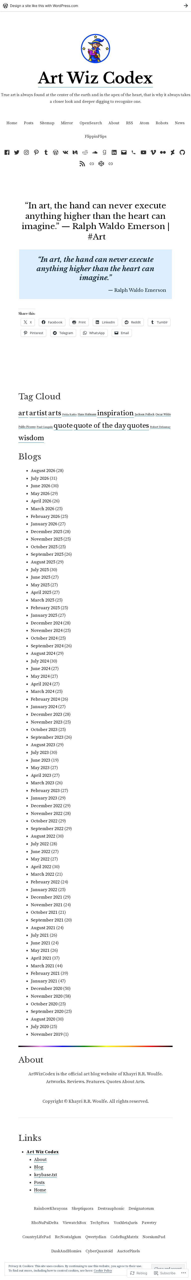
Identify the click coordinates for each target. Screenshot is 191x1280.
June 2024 (40, 668)
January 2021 (44, 981)
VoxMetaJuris (126, 1222)
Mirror (67, 123)
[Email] (124, 153)
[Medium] (75, 153)
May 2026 (40, 493)
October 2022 (44, 821)
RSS (129, 123)
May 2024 (40, 676)
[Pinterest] (36, 153)
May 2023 (40, 768)
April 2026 (41, 501)
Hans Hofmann (87, 414)
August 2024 (43, 653)
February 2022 (45, 882)
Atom (144, 123)
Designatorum (141, 1208)
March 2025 (42, 600)
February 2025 (45, 608)
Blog (38, 1167)
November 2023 (46, 722)
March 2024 (42, 691)
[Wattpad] (94, 153)
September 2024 (47, 646)
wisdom (31, 438)
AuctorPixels (128, 1251)
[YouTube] (143, 153)
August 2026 (43, 471)
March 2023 (42, 783)
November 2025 (46, 539)
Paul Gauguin (45, 427)
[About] (110, 164)
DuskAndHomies (66, 1251)
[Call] (134, 153)
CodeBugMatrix (124, 1236)
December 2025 (46, 532)
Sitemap (47, 123)
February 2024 (45, 699)
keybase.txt (45, 1175)
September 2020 (47, 1011)
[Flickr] (163, 153)
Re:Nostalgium (68, 1236)
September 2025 (47, 554)
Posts (28, 123)
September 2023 (47, 737)
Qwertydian (95, 1236)
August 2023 (43, 745)
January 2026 (44, 524)
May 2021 (40, 950)
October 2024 (44, 638)
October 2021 (44, 912)
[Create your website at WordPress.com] (95, 5)
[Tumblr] (46, 153)
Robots (162, 123)
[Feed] (82, 164)
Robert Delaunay (160, 427)
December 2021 (46, 897)
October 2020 (44, 1004)
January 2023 (44, 798)
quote (63, 425)
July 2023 (40, 752)
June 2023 (40, 760)
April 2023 (41, 775)
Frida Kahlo (69, 414)
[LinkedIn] (114, 153)
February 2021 (45, 973)
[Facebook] (8, 153)
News (180, 123)
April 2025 (41, 592)
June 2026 (40, 486)
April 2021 (41, 958)
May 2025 (40, 585)
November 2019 (46, 1034)
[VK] (65, 153)
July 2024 (40, 661)
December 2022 (46, 806)
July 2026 (40, 478)
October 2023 (44, 729)
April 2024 (41, 684)
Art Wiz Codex (95, 78)
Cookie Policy (103, 1271)
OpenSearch (91, 123)
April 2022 (41, 867)
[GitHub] (182, 153)
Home (11, 123)
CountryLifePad (36, 1236)
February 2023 (45, 790)
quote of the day (100, 425)
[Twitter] (17, 153)
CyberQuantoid (99, 1251)
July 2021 (40, 935)
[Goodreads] (104, 153)
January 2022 (44, 890)
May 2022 (40, 859)
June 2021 (40, 943)
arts (54, 413)
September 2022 (47, 829)
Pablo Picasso (27, 427)
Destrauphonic (111, 1208)
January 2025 (44, 615)
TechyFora (99, 1222)
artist (38, 413)
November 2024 (46, 630)
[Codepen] (101, 164)
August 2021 (43, 928)
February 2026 (45, 516)
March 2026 (42, 509)
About (113, 123)
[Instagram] (26, 153)
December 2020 (46, 988)
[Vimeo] (153, 153)
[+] (91, 164)
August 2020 (43, 1019)
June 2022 (40, 851)
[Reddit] (85, 153)
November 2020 (46, 996)
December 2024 (46, 623)
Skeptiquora (83, 1208)
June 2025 (40, 577)
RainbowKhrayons (50, 1208)
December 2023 (46, 714)
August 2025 (43, 562)
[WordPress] (55, 153)
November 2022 (46, 813)
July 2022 (40, 844)
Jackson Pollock (144, 414)
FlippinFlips (95, 136)
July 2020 (40, 1027)
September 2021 (47, 920)
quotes (138, 425)
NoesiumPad (154, 1236)
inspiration (115, 413)
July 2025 (40, 570)
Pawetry (149, 1222)
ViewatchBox (74, 1222)
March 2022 (42, 874)
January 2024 (44, 707)
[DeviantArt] (173, 153)
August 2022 (43, 836)
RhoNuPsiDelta (44, 1222)
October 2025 (44, 547)
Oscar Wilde (163, 414)
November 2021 (46, 905)
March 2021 (42, 966)
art (23, 413)
